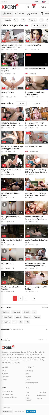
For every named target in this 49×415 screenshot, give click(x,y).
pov (15, 322)
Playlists (28, 377)
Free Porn (4, 2)
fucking (18, 317)
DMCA (27, 395)
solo (15, 20)
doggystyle (32, 20)
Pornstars (5, 374)
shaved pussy (7, 317)
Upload (28, 380)
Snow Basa (16, 312)
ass (42, 20)
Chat (27, 374)
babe (27, 322)
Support (39, 398)
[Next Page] (34, 298)
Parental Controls (7, 394)
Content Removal (7, 391)
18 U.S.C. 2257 (41, 395)
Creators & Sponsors (32, 383)
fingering (6, 312)
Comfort (35, 25)
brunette (27, 317)
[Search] (28, 7)
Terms (27, 392)
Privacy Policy (41, 392)
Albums (4, 380)
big (21, 322)
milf (23, 20)
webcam (37, 317)
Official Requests (28, 399)
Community (29, 371)
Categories (8, 20)
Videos (4, 371)
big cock (26, 312)
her (34, 312)
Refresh (45, 307)
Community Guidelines (9, 397)
